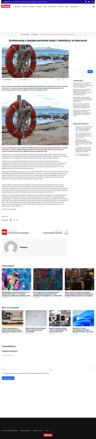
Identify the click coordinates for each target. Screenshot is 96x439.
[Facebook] (86, 2)
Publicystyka (52, 6)
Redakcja (23, 247)
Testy (45, 6)
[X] (61, 80)
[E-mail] (89, 2)
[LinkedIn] (63, 80)
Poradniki (38, 6)
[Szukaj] (93, 2)
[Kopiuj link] (68, 80)
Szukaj (90, 71)
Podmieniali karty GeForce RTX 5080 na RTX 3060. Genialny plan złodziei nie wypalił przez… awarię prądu (83, 143)
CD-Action (60, 6)
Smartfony (31, 6)
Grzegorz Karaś (79, 126)
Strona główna (25, 34)
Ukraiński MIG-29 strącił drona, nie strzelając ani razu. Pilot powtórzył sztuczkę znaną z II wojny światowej (84, 128)
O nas (47, 430)
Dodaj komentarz (8, 378)
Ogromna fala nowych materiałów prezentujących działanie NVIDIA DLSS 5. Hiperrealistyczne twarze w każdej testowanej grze (82, 99)
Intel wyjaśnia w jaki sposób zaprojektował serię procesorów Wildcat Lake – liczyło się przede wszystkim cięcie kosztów (83, 149)
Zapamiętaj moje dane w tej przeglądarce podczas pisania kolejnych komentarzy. (26, 373)
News (6, 216)
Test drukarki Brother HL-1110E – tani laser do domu (82, 154)
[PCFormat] (48, 435)
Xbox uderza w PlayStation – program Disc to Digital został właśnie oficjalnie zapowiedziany (29, 1)
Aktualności (17, 6)
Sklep (66, 6)
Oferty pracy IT (74, 6)
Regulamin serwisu (38, 430)
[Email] (65, 80)
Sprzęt (25, 6)
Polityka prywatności (25, 430)
